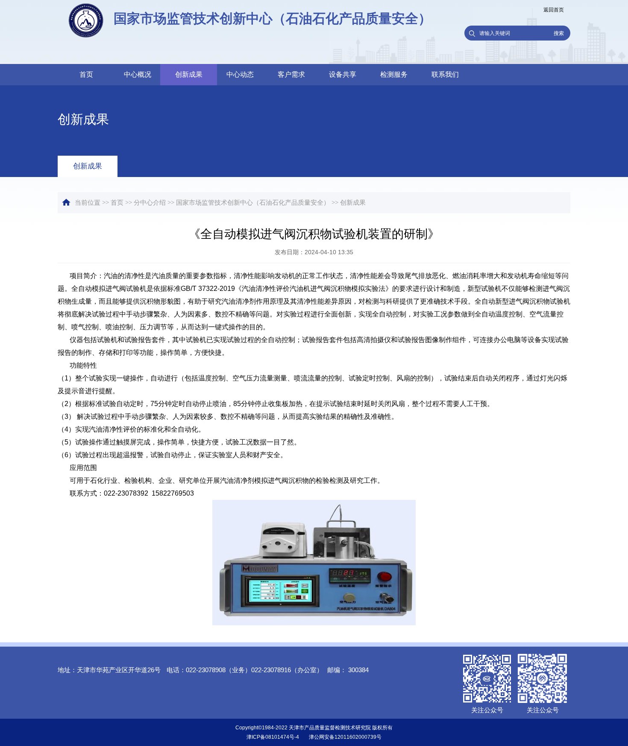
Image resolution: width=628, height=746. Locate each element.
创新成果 (188, 74)
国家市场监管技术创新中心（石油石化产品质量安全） (253, 202)
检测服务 (394, 74)
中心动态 (240, 74)
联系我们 (445, 74)
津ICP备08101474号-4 (273, 737)
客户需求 (291, 74)
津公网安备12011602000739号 (345, 737)
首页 (86, 74)
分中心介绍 (150, 202)
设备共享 (342, 74)
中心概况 (137, 74)
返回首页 (553, 10)
